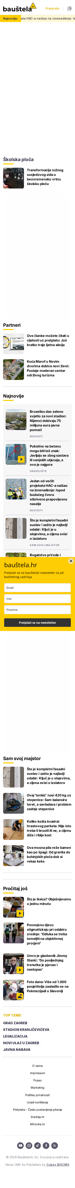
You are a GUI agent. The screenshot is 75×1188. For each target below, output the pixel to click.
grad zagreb (15, 1023)
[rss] (54, 1145)
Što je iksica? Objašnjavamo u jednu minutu (49, 901)
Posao (37, 1080)
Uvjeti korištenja (37, 1102)
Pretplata (52, 8)
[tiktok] (37, 1145)
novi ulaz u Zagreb (21, 1043)
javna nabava (16, 1050)
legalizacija (15, 1036)
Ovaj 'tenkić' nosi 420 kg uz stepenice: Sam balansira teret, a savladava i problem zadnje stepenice (49, 802)
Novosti (36, 436)
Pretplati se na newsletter (37, 623)
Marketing (37, 1087)
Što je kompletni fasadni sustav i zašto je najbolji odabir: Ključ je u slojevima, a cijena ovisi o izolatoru (49, 529)
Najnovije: (10, 18)
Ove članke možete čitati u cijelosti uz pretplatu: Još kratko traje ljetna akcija (48, 340)
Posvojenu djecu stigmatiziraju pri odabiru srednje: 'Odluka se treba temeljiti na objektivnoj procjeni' (47, 934)
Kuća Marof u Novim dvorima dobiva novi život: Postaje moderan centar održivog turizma (48, 368)
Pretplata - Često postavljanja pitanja (37, 1109)
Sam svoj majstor (45, 545)
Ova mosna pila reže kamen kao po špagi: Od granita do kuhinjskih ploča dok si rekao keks (49, 854)
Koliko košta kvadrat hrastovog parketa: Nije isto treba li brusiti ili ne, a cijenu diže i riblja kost (49, 828)
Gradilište (38, 471)
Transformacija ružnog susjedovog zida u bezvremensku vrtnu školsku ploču (45, 177)
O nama (37, 1065)
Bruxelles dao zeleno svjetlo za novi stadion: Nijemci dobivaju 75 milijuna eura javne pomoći (48, 420)
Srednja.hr (37, 1117)
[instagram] (29, 1145)
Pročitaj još (15, 888)
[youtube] (20, 1145)
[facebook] (46, 1145)
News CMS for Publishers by (37, 1164)
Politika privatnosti (37, 1095)
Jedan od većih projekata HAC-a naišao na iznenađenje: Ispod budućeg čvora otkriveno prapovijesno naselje (48, 492)
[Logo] (19, 7)
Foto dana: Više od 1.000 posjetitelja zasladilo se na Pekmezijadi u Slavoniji (48, 986)
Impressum (37, 1073)
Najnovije (13, 396)
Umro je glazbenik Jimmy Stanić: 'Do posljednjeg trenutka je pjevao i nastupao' (47, 962)
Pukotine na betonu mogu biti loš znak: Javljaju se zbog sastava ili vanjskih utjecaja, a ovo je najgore (49, 455)
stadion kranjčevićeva (26, 1030)
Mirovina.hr (37, 1124)
